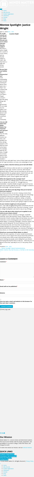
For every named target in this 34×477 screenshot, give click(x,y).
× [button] (0, 463)
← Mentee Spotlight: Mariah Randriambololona (12, 248)
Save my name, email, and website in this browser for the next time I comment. (16, 302)
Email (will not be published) (9, 286)
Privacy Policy (29, 461)
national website (27, 447)
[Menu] (1, 9)
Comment (3, 262)
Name (2, 280)
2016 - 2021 (11, 31)
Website (2, 293)
